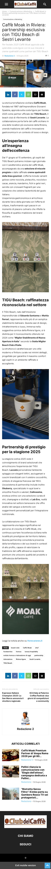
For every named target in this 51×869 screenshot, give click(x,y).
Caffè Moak (27, 648)
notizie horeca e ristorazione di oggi (17, 655)
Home (4, 11)
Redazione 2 (10, 56)
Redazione (26, 782)
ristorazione (7, 659)
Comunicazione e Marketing (21, 11)
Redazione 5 (27, 760)
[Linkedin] (8, 94)
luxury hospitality (31, 652)
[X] (22, 94)
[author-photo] (25, 725)
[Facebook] (15, 94)
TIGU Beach (7, 663)
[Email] (35, 94)
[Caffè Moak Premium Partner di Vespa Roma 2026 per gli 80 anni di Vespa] (10, 755)
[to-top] (47, 864)
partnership (38, 655)
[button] (6, 4)
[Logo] (25, 827)
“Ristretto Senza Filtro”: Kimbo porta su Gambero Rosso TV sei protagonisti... (34, 793)
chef (37, 648)
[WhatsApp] (28, 94)
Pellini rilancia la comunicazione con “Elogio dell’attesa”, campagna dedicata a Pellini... (34, 773)
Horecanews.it (34, 640)
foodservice (7, 652)
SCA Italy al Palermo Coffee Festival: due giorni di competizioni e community (38, 697)
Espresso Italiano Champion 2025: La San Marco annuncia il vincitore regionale (13, 697)
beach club (15, 648)
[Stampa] (42, 94)
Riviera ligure (21, 659)
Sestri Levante (34, 659)
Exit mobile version (25, 865)
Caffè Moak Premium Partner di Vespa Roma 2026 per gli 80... (34, 753)
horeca (18, 652)
